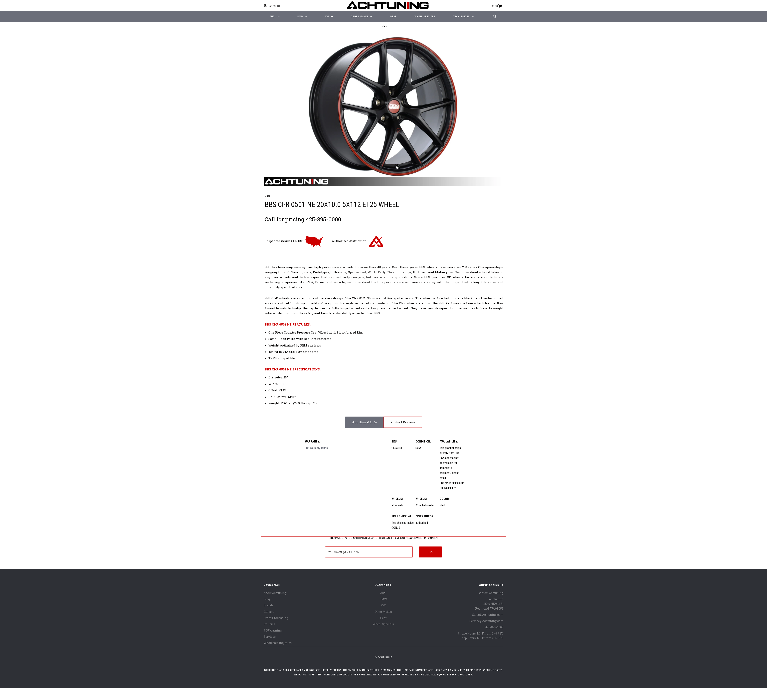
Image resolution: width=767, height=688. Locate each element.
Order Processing (276, 618)
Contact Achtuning (490, 593)
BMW (300, 16)
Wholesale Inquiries (278, 643)
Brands (269, 605)
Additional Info (364, 422)
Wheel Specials (424, 16)
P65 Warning (273, 630)
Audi (273, 16)
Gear (393, 16)
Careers (269, 612)
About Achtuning (275, 593)
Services (270, 637)
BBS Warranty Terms (316, 448)
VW (327, 16)
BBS (267, 195)
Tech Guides (461, 16)
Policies (269, 624)
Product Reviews (402, 422)
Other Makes (360, 16)
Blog (267, 599)
